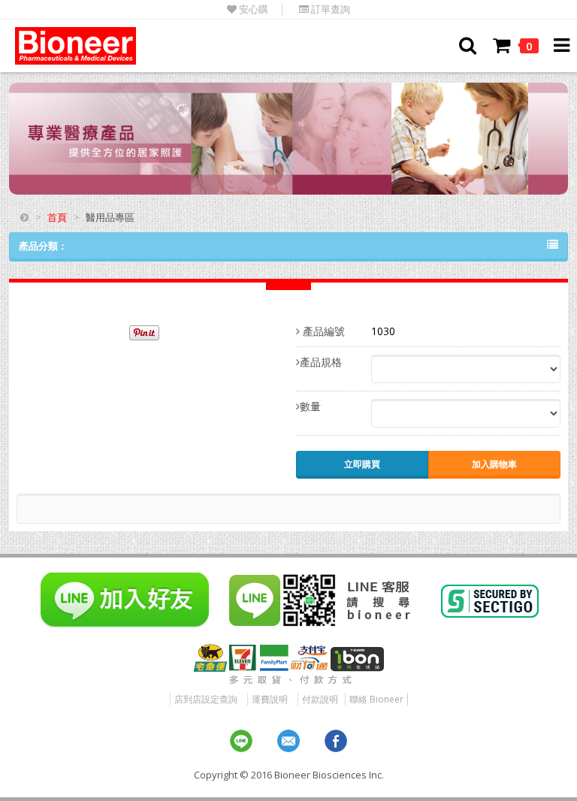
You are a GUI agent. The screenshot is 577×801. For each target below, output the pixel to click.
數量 (310, 406)
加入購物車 (494, 464)
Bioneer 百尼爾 (75, 46)
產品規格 (321, 362)
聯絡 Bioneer (376, 699)
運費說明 (270, 699)
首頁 (57, 217)
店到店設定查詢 (205, 699)
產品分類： (43, 245)
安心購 (252, 9)
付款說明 (320, 699)
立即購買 (362, 464)
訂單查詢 (329, 9)
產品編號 (322, 331)
